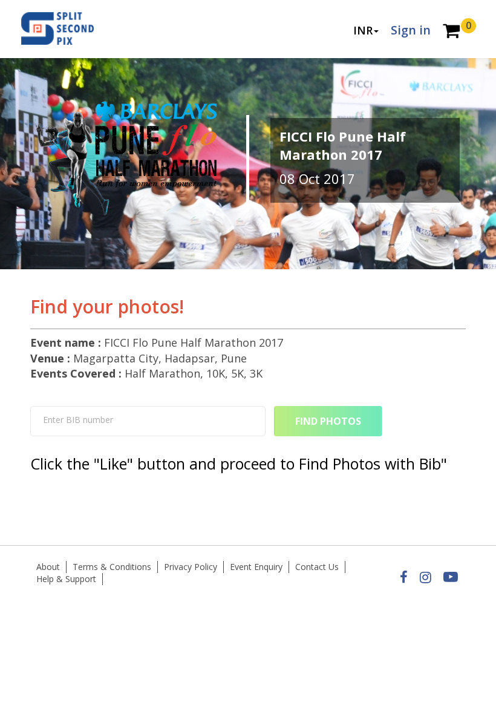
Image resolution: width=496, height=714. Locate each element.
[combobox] (148, 421)
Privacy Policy (190, 566)
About (48, 566)
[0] (451, 31)
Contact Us (317, 566)
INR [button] (363, 30)
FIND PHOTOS (328, 421)
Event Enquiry (256, 566)
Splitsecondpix (66, 29)
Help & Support (66, 579)
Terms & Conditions (112, 566)
